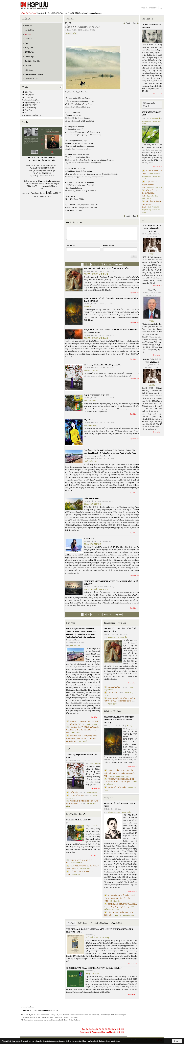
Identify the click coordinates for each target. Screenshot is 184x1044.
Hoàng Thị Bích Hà (90, 370)
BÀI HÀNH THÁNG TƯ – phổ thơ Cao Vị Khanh (152, 204)
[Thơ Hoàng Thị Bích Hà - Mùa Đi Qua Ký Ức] (74, 377)
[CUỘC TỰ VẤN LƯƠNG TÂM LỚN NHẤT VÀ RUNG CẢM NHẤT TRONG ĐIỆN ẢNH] (74, 334)
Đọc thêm (133, 292)
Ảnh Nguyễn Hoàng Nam (30, 100)
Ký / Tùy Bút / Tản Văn (76, 814)
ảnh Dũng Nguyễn (28, 95)
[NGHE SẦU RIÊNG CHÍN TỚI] (74, 403)
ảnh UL (24, 113)
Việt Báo (152, 385)
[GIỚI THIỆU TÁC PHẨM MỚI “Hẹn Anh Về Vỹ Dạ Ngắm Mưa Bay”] (75, 978)
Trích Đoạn (82, 923)
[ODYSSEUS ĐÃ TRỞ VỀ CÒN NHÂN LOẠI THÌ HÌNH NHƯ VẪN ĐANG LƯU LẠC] (74, 311)
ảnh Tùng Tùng (27, 110)
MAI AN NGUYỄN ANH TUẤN (96, 274)
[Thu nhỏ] (66, 23)
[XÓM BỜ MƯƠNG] (74, 504)
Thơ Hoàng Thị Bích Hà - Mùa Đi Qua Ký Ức (102, 365)
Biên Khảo (70, 623)
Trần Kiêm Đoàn (90, 401)
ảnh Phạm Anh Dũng (29, 108)
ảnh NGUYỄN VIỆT (29, 105)
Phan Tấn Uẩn (76, 874)
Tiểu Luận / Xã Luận (112, 711)
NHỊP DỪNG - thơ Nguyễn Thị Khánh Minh (150, 184)
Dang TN (148, 198)
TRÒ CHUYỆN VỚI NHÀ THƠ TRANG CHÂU (120, 804)
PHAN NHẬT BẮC (76, 863)
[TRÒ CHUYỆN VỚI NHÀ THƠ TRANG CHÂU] (113, 827)
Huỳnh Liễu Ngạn (90, 425)
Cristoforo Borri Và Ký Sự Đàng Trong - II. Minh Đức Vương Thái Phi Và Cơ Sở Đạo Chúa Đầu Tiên (82, 738)
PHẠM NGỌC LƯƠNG (92, 504)
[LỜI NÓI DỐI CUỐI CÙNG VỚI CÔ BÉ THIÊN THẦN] (74, 279)
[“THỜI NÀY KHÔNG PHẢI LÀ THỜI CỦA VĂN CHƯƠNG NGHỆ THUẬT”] (74, 588)
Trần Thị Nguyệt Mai (114, 812)
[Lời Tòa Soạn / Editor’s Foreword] (152, 36)
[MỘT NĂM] (74, 432)
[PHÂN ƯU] (152, 308)
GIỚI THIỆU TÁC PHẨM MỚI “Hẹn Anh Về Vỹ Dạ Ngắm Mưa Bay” (94, 968)
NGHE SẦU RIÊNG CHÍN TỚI (96, 395)
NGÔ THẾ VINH (90, 461)
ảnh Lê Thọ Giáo (27, 97)
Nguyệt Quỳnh (112, 704)
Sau (134, 23)
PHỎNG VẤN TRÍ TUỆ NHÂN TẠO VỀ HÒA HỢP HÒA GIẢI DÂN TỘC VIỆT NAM (119, 898)
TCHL (152, 254)
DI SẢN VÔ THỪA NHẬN (117, 787)
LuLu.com (56, 181)
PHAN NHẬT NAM (128, 915)
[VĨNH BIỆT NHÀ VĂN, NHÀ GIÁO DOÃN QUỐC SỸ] (152, 245)
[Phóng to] (70, 23)
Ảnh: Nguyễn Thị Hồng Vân (31, 115)
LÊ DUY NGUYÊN (155, 118)
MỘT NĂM (88, 420)
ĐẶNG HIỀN (71, 33)
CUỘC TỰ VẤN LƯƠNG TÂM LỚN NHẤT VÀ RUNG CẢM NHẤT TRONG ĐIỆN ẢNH (119, 773)
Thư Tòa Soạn (147, 19)
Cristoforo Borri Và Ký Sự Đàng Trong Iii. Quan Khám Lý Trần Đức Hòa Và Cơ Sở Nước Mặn (82, 729)
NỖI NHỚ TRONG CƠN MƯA (151, 113)
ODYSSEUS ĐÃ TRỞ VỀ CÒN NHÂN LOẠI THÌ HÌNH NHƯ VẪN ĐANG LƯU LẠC (119, 720)
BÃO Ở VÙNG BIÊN (77, 795)
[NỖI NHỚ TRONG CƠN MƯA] (150, 134)
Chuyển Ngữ (116, 923)
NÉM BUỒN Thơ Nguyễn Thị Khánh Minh (149, 193)
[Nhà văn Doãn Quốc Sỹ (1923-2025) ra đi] (152, 376)
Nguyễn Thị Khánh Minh (154, 187)
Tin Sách (71, 923)
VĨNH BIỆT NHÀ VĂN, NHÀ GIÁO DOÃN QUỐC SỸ (151, 228)
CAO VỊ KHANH (153, 207)
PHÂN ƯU (152, 290)
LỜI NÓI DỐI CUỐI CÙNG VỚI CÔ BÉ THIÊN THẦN (106, 268)
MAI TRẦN (115, 909)
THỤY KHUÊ (75, 732)
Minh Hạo (87, 307)
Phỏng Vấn (108, 798)
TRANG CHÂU (126, 812)
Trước (128, 23)
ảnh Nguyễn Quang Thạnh (31, 102)
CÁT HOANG (89, 538)
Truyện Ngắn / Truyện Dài (115, 623)
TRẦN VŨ (117, 915)
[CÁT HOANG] (74, 545)
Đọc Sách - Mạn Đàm (99, 923)
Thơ (68, 749)
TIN (143, 220)
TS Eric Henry (104, 938)
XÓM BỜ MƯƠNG (91, 498)
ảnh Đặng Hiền (27, 92)
